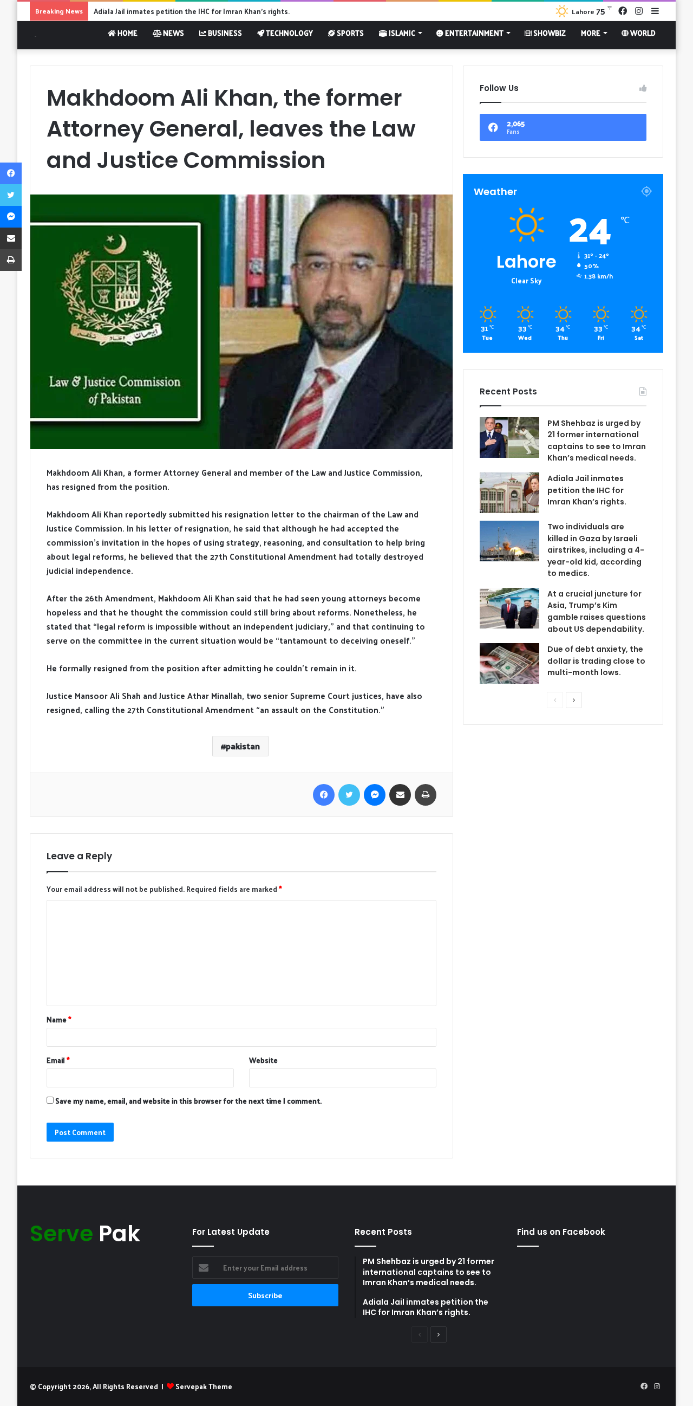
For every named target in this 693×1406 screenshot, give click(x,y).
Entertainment (473, 33)
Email (58, 1060)
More (590, 33)
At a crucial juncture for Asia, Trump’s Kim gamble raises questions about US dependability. (596, 611)
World (642, 33)
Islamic (401, 33)
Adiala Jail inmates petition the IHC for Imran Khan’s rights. (192, 11)
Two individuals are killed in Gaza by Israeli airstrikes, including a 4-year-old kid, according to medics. (595, 550)
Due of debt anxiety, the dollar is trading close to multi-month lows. (596, 661)
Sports (349, 33)
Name (59, 1019)
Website (263, 1060)
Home (127, 33)
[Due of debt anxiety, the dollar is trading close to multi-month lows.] (509, 663)
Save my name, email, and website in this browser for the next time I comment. (188, 1100)
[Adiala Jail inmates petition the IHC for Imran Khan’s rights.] (509, 492)
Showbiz (549, 33)
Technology (288, 33)
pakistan (243, 746)
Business (224, 33)
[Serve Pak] (33, 34)
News (172, 33)
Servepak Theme (203, 1386)
